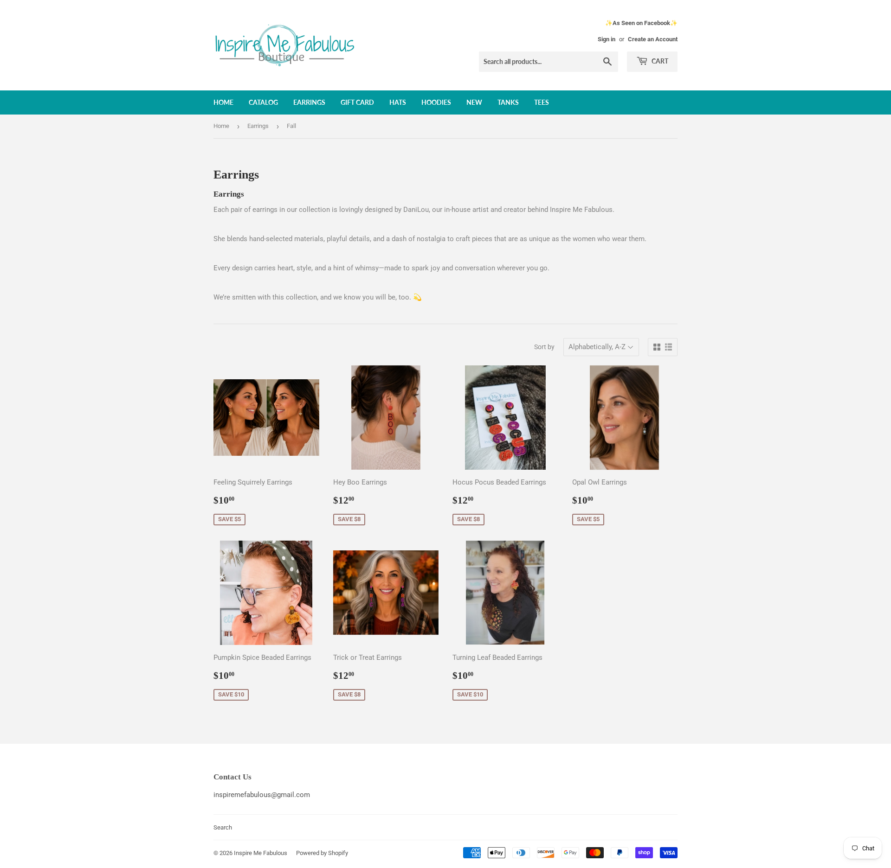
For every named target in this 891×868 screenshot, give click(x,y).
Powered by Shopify (322, 852)
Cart (659, 61)
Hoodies (436, 102)
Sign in (606, 39)
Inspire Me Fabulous (260, 852)
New (474, 102)
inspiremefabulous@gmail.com (261, 795)
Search (222, 827)
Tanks (508, 102)
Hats (397, 102)
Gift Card (357, 102)
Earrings (309, 102)
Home (223, 102)
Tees (541, 102)
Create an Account (653, 39)
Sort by (544, 347)
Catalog (263, 102)
